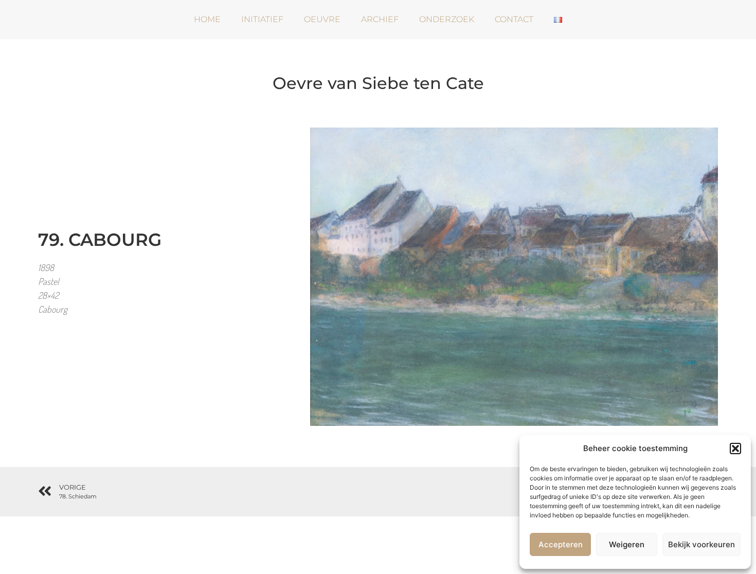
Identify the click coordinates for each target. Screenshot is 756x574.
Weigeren (626, 544)
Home (207, 19)
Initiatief (262, 19)
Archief (380, 19)
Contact (514, 19)
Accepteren (560, 544)
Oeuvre (322, 19)
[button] (735, 448)
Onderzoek (446, 19)
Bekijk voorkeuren (701, 544)
